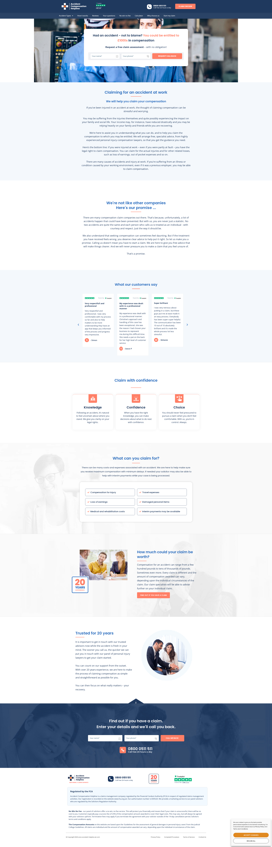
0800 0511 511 (159, 5)
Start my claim (169, 16)
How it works (82, 16)
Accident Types (65, 16)
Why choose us (153, 16)
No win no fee (125, 16)
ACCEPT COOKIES (251, 835)
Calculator (139, 16)
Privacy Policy (259, 827)
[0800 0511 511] (149, 6)
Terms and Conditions (240, 829)
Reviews (95, 16)
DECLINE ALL (251, 841)
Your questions (109, 16)
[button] (78, 324)
